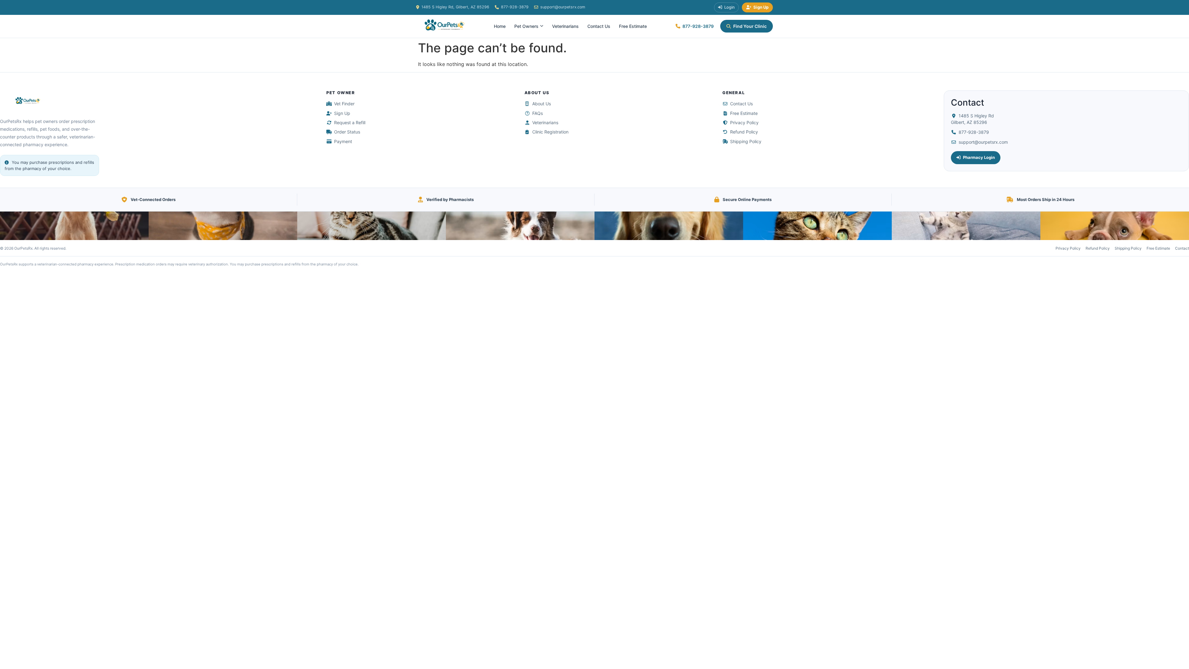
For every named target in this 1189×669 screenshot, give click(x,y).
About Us (541, 103)
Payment (343, 141)
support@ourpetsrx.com (562, 7)
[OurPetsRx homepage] (26, 101)
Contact (1182, 248)
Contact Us (598, 26)
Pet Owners (526, 26)
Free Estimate (633, 26)
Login (729, 7)
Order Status (347, 131)
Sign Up (761, 7)
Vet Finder (344, 103)
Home (500, 26)
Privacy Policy (744, 122)
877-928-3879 (515, 7)
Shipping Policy (745, 141)
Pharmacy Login (979, 157)
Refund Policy (744, 131)
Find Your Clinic (750, 26)
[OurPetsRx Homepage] (442, 26)
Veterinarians (565, 26)
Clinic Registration (550, 131)
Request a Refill (349, 122)
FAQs (537, 113)
